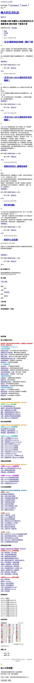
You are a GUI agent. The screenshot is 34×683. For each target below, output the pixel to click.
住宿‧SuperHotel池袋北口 (8, 507)
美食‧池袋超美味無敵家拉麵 (9, 498)
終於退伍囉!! (9, 205)
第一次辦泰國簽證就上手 (8, 406)
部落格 (6, 33)
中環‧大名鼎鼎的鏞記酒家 (9, 554)
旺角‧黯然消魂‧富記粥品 (9, 572)
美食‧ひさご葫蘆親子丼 (8, 517)
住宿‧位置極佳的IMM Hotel (9, 483)
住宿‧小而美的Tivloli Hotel (9, 453)
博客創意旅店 (5, 368)
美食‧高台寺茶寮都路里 (8, 519)
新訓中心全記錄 (11, 240)
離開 (9, 680)
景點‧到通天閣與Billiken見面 (9, 538)
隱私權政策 (29, 659)
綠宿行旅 (3, 380)
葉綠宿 (3, 383)
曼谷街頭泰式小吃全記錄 (8, 428)
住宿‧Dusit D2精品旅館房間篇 (10, 479)
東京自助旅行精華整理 (7, 494)
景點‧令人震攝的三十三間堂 (9, 523)
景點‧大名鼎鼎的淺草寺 (8, 500)
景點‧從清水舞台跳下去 (8, 524)
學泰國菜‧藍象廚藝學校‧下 (9, 432)
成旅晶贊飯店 (5, 360)
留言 (13, 64)
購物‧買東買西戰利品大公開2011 (10, 412)
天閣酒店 (3, 378)
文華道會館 (4, 393)
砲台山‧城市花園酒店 (7, 583)
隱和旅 (3, 389)
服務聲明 (18, 661)
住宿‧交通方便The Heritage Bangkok (11, 451)
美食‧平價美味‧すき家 (8, 515)
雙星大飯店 (4, 356)
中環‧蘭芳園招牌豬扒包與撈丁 (10, 558)
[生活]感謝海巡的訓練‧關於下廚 (18, 42)
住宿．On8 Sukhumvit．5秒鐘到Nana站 (12, 455)
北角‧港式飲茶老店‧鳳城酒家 (10, 566)
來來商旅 (3, 366)
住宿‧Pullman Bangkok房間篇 (9, 447)
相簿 (5, 31)
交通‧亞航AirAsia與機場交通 (9, 418)
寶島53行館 (4, 354)
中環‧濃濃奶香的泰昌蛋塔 (9, 556)
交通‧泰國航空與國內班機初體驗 (10, 416)
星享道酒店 (4, 391)
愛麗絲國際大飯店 (6, 381)
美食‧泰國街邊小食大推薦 (9, 410)
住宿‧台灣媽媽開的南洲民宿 (9, 542)
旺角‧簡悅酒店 (5, 579)
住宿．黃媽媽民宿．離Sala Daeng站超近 (12, 457)
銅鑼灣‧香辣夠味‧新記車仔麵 (10, 564)
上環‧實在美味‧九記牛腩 (9, 552)
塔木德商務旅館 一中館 (7, 372)
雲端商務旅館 (5, 370)
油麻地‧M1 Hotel (6, 581)
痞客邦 (10, 64)
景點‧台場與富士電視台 (8, 502)
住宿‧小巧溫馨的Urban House (9, 438)
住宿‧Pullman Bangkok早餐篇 (9, 446)
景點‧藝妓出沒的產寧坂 (8, 526)
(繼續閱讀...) (4, 61)
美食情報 (14, 28)
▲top (2, 71)
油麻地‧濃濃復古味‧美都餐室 (10, 570)
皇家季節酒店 (5, 385)
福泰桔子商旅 (5, 374)
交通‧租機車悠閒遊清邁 (8, 470)
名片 (5, 35)
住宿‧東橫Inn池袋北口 (7, 509)
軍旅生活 (13, 68)
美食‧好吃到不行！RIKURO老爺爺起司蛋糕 (14, 534)
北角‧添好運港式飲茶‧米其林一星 (11, 568)
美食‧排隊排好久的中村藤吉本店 (10, 521)
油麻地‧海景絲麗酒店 (7, 585)
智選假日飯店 (5, 350)
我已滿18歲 (4, 680)
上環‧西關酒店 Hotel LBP (8, 589)
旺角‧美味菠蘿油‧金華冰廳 (9, 574)
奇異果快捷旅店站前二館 (8, 358)
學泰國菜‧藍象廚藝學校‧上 (9, 430)
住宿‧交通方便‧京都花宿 (9, 528)
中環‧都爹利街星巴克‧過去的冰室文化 (12, 560)
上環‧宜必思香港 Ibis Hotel (9, 587)
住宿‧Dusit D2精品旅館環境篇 (10, 481)
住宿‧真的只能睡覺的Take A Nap (10, 444)
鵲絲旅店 (3, 395)
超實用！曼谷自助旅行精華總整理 (10, 408)
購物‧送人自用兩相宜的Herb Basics (11, 468)
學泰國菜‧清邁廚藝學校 (8, 472)
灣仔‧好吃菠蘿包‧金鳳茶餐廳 (10, 562)
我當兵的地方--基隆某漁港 (15, 166)
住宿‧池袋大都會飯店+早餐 (9, 506)
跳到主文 (3, 17)
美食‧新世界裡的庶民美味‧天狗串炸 (12, 536)
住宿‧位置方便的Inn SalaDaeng (10, 440)
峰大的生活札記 (10, 12)
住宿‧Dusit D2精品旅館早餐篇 (10, 477)
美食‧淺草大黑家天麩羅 (8, 496)
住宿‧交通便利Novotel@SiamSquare (11, 442)
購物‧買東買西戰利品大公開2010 (10, 414)
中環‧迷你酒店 (5, 591)
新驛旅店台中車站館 (7, 352)
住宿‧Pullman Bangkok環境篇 (9, 449)
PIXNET (7, 659)
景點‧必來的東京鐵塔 (7, 504)
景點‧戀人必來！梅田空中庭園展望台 (12, 540)
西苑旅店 (3, 362)
